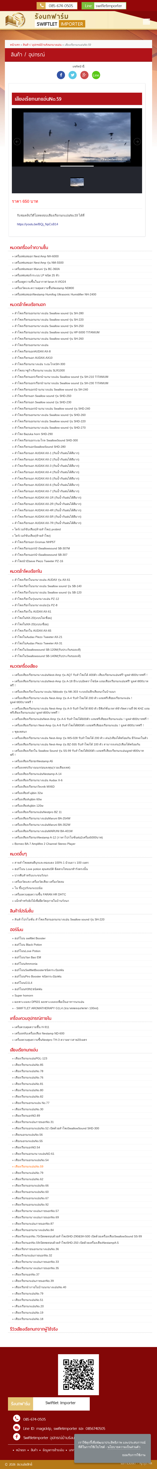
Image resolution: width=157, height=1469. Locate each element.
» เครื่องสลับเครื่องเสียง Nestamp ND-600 (38, 1033)
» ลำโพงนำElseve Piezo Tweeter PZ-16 (37, 561)
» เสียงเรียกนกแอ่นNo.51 (27, 1300)
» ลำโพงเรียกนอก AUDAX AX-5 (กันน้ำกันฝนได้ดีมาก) (45, 478)
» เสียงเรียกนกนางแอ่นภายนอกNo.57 (35, 1211)
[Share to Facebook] (61, 75)
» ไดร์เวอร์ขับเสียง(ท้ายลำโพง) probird (36, 529)
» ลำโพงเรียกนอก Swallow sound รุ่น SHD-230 (41, 402)
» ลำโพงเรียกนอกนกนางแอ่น (30, 345)
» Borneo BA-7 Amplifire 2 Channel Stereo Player (43, 843)
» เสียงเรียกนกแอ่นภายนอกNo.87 (33, 1223)
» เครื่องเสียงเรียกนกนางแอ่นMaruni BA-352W (41, 824)
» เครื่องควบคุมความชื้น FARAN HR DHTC (39, 894)
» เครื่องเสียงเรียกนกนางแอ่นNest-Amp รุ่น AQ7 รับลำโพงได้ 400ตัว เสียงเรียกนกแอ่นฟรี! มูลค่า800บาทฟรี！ (80, 674)
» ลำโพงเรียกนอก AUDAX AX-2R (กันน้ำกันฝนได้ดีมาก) (46, 504)
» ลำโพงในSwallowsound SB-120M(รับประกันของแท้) (46, 649)
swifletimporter (103, 5)
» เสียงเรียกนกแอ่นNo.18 (27, 1319)
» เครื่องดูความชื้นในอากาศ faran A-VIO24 (39, 281)
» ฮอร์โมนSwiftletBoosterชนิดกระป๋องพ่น (38, 970)
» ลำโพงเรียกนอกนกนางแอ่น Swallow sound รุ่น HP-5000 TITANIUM (56, 332)
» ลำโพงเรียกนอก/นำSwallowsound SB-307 (39, 554)
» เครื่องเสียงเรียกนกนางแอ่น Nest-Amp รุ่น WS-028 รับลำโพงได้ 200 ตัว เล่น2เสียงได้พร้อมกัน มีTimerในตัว (80, 738)
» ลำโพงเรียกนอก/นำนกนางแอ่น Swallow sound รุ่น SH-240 (50, 389)
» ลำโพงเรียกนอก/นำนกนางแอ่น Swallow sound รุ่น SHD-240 (51, 408)
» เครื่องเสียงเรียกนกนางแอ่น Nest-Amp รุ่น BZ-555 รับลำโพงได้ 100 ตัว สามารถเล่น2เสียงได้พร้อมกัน (76, 744)
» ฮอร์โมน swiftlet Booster (29, 938)
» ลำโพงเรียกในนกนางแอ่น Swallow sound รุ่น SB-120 (47, 592)
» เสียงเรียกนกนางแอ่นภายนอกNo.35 (35, 1268)
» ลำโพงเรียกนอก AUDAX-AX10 (32, 357)
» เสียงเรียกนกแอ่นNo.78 (27, 1071)
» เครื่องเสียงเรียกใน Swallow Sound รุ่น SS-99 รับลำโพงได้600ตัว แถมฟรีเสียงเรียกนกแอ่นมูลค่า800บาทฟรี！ (77, 752)
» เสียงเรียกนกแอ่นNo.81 (27, 1083)
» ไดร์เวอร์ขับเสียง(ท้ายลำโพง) (31, 535)
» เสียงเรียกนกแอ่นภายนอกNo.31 (33, 1122)
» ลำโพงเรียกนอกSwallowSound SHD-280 (39, 446)
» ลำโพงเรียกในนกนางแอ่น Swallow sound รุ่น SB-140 (47, 586)
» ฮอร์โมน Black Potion (27, 944)
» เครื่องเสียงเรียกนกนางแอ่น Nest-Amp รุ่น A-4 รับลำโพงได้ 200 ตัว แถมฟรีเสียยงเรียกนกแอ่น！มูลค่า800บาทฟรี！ (71, 700)
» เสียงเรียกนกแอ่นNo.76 (27, 1077)
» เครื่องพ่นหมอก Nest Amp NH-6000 (35, 256)
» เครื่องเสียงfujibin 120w (27, 805)
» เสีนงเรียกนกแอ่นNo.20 (28, 1306)
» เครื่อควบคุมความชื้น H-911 (30, 1027)
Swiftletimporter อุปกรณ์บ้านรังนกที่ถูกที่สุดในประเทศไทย (66, 1437)
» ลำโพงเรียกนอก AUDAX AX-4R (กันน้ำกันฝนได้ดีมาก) (46, 510)
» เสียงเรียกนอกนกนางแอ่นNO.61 (33, 1153)
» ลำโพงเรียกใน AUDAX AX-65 (31, 630)
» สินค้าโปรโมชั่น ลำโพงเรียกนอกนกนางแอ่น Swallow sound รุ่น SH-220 (58, 919)
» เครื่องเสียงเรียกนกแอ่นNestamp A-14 (37, 773)
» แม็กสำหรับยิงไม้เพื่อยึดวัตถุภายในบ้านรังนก (40, 900)
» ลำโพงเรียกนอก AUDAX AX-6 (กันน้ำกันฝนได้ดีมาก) (45, 484)
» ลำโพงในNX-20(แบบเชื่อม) (30, 624)
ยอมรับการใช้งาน (133, 1455)
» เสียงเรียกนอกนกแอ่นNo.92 (30, 1204)
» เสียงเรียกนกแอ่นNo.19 (27, 1312)
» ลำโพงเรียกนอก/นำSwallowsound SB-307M (41, 548)
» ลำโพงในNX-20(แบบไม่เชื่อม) (32, 617)
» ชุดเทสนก (19, 731)
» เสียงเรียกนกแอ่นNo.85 (27, 1064)
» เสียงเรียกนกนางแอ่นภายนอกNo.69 (35, 1217)
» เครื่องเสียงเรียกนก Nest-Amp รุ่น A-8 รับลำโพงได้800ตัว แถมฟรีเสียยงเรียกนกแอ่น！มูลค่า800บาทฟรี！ (78, 725)
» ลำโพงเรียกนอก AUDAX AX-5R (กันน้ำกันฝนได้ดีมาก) (46, 516)
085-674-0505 (60, 5)
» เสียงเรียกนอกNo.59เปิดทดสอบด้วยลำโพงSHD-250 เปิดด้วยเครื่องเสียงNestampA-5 (65, 1242)
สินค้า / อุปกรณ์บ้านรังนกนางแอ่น (42, 44)
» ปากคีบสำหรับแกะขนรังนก (30, 875)
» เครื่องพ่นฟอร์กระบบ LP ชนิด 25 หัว (35, 275)
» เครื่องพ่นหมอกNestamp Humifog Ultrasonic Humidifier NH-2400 (54, 294)
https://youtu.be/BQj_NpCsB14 (37, 224)
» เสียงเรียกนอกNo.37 (25, 1274)
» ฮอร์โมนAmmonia (24, 963)
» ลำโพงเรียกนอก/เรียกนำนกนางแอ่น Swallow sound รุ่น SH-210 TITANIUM (60, 376)
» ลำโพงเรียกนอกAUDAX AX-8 (31, 351)
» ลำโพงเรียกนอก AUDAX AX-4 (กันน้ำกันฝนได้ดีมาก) (45, 472)
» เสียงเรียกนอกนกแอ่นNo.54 (30, 1160)
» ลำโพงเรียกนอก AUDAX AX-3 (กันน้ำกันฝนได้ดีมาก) (45, 465)
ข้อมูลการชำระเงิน (53, 1450)
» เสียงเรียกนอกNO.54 (26, 1147)
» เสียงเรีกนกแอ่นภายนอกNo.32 (32, 1255)
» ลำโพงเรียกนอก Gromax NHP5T (34, 542)
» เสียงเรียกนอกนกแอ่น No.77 (30, 1103)
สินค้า (34, 1450)
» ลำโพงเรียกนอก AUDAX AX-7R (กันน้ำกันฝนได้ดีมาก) (46, 523)
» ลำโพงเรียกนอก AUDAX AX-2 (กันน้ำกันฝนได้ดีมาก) (45, 459)
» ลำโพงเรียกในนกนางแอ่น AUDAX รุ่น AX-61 (41, 579)
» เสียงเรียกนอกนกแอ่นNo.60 (30, 1191)
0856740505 (95, 1428)
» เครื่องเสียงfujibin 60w (27, 799)
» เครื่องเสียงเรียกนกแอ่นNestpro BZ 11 (37, 812)
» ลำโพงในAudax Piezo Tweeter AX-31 (37, 643)
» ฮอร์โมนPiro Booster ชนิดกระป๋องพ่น (37, 976)
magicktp (43, 1428)
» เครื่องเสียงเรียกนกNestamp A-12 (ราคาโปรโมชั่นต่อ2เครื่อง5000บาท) (57, 837)
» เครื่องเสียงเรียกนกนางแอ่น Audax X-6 (37, 780)
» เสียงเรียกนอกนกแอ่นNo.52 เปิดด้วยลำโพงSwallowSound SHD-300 (55, 1128)
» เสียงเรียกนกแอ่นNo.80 (27, 1090)
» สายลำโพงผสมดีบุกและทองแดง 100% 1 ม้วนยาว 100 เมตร (50, 862)
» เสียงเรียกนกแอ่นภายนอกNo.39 (33, 1280)
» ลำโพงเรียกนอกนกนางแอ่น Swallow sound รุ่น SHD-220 (49, 421)
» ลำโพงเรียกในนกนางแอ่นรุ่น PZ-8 (34, 605)
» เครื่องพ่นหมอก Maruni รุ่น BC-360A (36, 269)
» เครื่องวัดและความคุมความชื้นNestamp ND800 (43, 288)
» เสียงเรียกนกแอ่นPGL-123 (29, 1058)
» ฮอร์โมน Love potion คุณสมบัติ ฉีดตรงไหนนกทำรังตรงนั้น (50, 869)
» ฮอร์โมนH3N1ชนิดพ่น (27, 989)
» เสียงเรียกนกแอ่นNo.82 (27, 1096)
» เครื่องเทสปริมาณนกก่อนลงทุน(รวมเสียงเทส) (41, 767)
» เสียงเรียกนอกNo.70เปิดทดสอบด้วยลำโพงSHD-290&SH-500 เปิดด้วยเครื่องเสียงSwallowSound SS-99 (77, 1236)
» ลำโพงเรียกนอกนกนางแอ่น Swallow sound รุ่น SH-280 (48, 313)
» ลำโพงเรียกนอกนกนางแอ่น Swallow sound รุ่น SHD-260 (49, 415)
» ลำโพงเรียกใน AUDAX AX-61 (31, 611)
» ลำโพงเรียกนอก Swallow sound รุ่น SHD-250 (41, 395)
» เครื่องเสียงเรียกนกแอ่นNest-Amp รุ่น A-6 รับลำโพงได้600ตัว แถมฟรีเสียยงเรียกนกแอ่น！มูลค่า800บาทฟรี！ (80, 719)
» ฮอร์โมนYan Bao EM (26, 957)
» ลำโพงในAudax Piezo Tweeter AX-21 (37, 637)
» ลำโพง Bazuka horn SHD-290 (32, 434)
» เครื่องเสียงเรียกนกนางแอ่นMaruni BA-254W (41, 818)
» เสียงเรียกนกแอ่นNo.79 (27, 1172)
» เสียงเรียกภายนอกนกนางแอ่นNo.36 (35, 1249)
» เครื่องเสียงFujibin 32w (27, 793)
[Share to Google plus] (84, 75)
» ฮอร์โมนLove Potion (26, 951)
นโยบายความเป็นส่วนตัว (124, 1447)
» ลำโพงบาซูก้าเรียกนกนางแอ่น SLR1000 (38, 370)
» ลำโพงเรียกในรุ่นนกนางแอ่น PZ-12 (35, 598)
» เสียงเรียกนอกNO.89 (26, 1115)
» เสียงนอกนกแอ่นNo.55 (27, 1141)
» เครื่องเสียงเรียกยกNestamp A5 (32, 761)
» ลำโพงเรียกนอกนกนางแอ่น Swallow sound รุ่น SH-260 (48, 338)
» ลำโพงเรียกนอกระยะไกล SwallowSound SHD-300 (45, 440)
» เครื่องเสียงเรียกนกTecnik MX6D (33, 786)
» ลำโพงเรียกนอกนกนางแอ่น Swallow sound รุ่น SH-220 (48, 319)
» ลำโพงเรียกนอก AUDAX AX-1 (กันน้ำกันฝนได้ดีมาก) (45, 453)
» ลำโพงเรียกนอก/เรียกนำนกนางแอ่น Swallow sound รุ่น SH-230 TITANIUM (60, 383)
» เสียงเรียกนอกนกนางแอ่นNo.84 (33, 1230)
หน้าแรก (15, 44)
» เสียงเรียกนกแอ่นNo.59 (27, 1166)
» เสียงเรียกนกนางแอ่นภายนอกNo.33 (35, 1261)
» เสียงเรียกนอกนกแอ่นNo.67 (30, 1198)
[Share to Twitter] (72, 75)
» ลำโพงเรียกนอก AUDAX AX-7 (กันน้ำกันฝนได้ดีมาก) (45, 491)
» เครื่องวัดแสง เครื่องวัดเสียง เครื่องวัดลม (38, 881)
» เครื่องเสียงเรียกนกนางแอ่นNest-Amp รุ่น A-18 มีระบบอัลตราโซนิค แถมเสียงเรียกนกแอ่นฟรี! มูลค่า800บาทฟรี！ (79, 683)
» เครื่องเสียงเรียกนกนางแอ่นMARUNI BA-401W (42, 831)
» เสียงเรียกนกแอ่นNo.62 (27, 1179)
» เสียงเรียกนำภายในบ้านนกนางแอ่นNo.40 (39, 1287)
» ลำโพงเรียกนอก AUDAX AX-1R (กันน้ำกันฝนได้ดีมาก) (46, 497)
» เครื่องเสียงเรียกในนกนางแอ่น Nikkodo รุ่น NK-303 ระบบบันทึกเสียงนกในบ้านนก (64, 691)
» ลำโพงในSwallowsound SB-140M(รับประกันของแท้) (46, 656)
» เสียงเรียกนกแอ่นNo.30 (27, 1109)
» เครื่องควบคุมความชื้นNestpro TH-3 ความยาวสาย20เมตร (49, 1039)
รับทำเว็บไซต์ (128, 1463)
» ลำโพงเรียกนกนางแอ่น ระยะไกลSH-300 (38, 364)
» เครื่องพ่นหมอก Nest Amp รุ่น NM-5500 (38, 262)
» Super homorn (22, 995)
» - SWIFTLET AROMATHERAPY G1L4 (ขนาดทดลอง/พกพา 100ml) (55, 1008)
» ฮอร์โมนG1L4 (22, 982)
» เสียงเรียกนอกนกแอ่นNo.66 (30, 1185)
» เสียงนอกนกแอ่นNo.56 (27, 1134)
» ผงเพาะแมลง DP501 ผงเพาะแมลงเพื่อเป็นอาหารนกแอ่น (48, 1001)
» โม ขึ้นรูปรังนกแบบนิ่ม (27, 888)
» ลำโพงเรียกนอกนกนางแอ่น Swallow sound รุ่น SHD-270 (49, 427)
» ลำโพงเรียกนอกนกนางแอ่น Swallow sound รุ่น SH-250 (48, 326)
